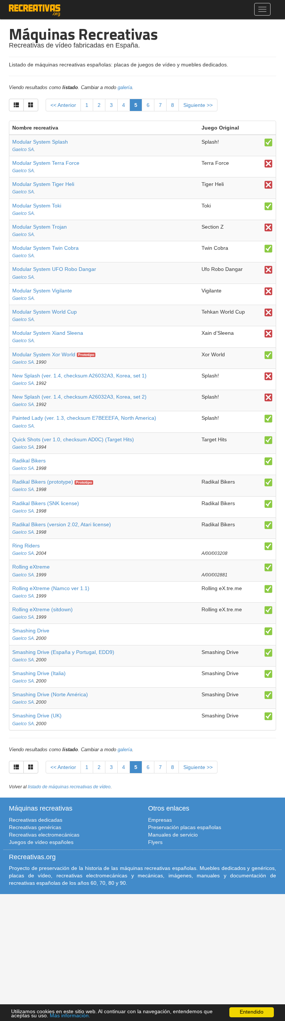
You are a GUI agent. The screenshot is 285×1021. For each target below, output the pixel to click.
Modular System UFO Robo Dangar (54, 269)
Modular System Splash (40, 142)
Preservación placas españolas (184, 827)
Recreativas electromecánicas (44, 835)
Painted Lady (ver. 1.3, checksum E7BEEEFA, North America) (84, 418)
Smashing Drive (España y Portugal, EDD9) (63, 652)
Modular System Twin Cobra (45, 248)
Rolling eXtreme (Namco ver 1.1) (50, 588)
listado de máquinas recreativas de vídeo (69, 786)
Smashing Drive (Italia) (39, 673)
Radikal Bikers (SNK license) (45, 503)
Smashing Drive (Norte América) (50, 694)
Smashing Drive (30, 631)
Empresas (160, 820)
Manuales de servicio (173, 835)
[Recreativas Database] (34, 9)
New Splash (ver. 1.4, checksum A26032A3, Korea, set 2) (79, 397)
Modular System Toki (36, 206)
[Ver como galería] (30, 105)
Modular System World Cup (44, 312)
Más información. (70, 1015)
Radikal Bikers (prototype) (42, 482)
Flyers (155, 842)
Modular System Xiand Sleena (47, 333)
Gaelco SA (23, 149)
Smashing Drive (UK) (37, 716)
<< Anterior (63, 105)
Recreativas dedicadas (35, 820)
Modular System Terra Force (45, 163)
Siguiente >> (198, 105)
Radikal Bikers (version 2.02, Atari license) (61, 524)
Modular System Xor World (43, 354)
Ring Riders (26, 546)
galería (125, 87)
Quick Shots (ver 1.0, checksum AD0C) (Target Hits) (73, 439)
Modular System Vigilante (42, 291)
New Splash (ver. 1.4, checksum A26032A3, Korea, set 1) (79, 376)
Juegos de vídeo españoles (41, 842)
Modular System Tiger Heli (43, 184)
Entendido (251, 1012)
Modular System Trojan (39, 227)
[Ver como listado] (16, 105)
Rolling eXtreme (31, 567)
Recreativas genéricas (35, 827)
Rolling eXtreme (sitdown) (42, 609)
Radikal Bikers (29, 461)
